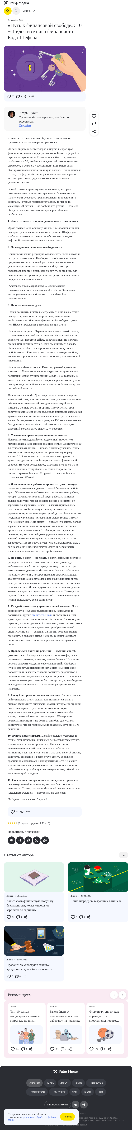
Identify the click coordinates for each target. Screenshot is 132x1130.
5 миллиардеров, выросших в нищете (96, 901)
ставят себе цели (42, 614)
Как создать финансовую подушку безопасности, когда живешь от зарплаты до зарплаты (29, 905)
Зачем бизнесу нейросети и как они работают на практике (65, 1016)
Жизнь (50, 1083)
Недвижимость (37, 1091)
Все (124, 855)
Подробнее (25, 125)
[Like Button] (8, 96)
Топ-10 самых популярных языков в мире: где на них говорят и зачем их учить (24, 1016)
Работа (87, 1091)
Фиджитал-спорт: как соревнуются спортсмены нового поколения (104, 1016)
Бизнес (78, 1083)
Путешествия (96, 1083)
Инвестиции (59, 1091)
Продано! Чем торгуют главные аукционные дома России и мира (29, 967)
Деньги (64, 1083)
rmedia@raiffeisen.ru (57, 1104)
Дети (74, 1091)
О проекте (34, 1083)
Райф (100, 1091)
